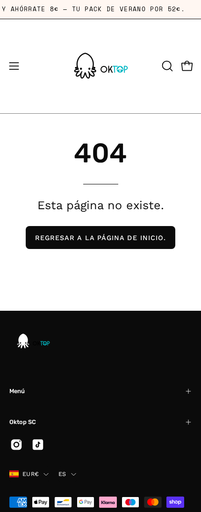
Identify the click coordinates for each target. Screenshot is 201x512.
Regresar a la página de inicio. (100, 237)
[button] (166, 66)
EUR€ (30, 473)
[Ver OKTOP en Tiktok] (38, 445)
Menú (17, 391)
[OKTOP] (100, 66)
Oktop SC (22, 421)
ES (62, 473)
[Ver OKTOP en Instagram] (16, 445)
